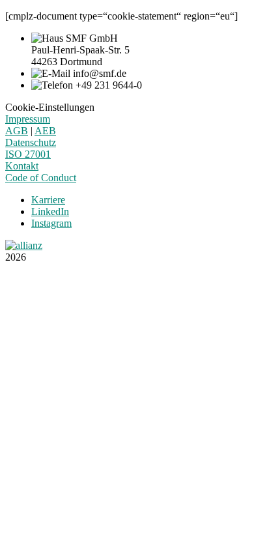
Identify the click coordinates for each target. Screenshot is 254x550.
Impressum (27, 118)
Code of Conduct (40, 177)
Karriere (48, 199)
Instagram (51, 223)
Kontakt (21, 165)
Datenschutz (30, 142)
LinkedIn (50, 211)
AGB (16, 130)
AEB (45, 130)
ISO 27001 (28, 154)
